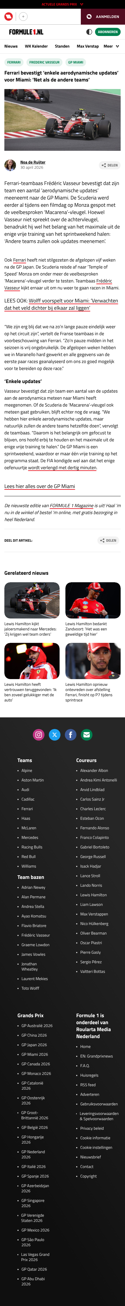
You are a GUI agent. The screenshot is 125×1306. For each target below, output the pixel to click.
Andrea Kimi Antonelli (98, 780)
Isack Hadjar (90, 866)
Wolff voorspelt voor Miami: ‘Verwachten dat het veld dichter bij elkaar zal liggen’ (61, 304)
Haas (26, 818)
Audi (25, 789)
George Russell (93, 856)
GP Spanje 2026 (35, 1176)
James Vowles (33, 954)
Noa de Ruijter (32, 162)
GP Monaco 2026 (36, 1073)
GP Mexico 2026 (35, 1230)
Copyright (88, 1176)
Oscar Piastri (91, 943)
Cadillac (28, 799)
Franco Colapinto (94, 837)
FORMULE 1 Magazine (71, 505)
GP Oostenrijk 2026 (33, 1100)
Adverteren (89, 1094)
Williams (29, 866)
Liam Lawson (91, 904)
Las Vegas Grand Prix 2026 (35, 1257)
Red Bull (29, 856)
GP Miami (75, 62)
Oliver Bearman (93, 933)
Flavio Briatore (34, 925)
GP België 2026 (35, 1127)
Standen (62, 46)
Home (85, 1046)
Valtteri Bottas (92, 971)
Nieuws (11, 46)
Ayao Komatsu (34, 916)
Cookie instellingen (96, 1147)
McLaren (29, 828)
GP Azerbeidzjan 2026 (35, 1188)
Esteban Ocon (92, 818)
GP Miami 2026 (35, 1054)
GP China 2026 (34, 1035)
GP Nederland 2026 (33, 1154)
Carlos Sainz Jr (92, 799)
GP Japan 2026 (34, 1045)
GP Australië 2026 (37, 1026)
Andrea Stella (33, 906)
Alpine (27, 770)
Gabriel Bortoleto (94, 847)
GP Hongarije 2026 (33, 1140)
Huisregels (89, 1075)
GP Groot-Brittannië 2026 (34, 1115)
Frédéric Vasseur (36, 935)
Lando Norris (91, 885)
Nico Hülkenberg (94, 923)
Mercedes (30, 837)
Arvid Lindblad (92, 789)
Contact (86, 1166)
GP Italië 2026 (34, 1166)
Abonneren (108, 32)
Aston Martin (33, 780)
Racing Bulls (32, 847)
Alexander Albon (94, 770)
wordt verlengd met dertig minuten (62, 467)
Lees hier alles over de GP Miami (39, 486)
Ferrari (14, 62)
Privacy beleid (92, 1128)
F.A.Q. (85, 1066)
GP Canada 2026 (36, 1064)
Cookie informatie (95, 1138)
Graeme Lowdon (35, 945)
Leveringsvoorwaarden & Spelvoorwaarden (99, 1116)
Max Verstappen (91, 46)
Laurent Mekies (35, 979)
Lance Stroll (90, 876)
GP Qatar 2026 (34, 1269)
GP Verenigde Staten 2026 (32, 1218)
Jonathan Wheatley (30, 967)
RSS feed (88, 1085)
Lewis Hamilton (93, 895)
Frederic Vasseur (44, 62)
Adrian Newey (33, 887)
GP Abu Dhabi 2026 (33, 1281)
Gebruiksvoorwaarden (99, 1104)
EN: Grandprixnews (96, 1056)
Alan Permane (34, 897)
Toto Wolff (30, 988)
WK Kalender (36, 46)
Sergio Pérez (91, 962)
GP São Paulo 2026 (33, 1242)
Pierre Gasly (90, 952)
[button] (103, 17)
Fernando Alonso (94, 828)
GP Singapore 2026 (33, 1203)
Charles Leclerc (93, 809)
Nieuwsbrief (90, 1157)
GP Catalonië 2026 (32, 1086)
